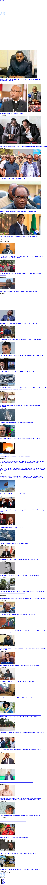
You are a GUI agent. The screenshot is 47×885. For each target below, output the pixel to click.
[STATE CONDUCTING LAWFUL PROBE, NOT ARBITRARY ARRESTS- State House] (7, 763)
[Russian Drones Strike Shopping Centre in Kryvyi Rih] (7, 491)
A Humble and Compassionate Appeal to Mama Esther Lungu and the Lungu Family (20, 665)
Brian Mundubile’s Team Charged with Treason (11, 113)
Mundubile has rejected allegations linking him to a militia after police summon (18, 211)
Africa (3, 882)
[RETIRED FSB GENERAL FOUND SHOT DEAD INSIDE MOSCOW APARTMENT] (7, 573)
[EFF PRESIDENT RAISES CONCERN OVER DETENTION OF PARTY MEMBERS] (7, 867)
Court (3, 881)
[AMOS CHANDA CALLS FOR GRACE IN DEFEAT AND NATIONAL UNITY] (7, 288)
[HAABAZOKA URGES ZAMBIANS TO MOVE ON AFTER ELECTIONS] (7, 851)
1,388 (3, 872)
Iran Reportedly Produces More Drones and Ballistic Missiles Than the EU (17, 371)
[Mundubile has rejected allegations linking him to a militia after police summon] (20, 209)
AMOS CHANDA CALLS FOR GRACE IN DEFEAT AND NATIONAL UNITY (19, 291)
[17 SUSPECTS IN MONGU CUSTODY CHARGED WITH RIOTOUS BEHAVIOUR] (7, 747)
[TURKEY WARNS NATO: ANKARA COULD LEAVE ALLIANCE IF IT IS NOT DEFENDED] (7, 337)
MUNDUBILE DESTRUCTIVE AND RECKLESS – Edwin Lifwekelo (16, 782)
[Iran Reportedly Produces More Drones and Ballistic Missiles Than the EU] (7, 369)
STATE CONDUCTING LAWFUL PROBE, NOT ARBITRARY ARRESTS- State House (21, 766)
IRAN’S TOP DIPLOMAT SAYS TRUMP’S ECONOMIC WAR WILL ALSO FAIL (20, 559)
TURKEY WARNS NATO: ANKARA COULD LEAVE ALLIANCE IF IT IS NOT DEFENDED (22, 339)
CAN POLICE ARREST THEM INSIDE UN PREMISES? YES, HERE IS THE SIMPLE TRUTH (23, 146)
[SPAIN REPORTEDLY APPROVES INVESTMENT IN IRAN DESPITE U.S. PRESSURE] (7, 353)
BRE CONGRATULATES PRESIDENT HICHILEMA (13, 821)
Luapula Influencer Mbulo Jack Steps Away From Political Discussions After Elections (20, 815)
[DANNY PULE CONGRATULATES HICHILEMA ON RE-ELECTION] (7, 679)
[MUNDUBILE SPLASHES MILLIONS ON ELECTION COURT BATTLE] (7, 612)
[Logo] (2, 14)
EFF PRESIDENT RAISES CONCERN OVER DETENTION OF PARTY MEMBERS (20, 869)
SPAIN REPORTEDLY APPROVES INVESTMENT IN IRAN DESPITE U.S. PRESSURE (21, 355)
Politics (3, 880)
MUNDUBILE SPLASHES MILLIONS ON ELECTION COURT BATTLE (18, 614)
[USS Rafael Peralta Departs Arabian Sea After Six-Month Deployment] (7, 420)
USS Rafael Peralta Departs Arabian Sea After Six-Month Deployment (16, 422)
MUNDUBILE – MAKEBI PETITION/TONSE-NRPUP (13, 178)
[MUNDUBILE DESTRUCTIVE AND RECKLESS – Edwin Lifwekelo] (7, 779)
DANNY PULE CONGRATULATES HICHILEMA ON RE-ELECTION (17, 681)
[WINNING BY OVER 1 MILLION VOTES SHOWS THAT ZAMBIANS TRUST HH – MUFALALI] (7, 271)
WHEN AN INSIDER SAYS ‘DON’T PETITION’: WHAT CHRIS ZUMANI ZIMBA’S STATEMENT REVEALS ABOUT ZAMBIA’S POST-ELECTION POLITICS (20, 715)
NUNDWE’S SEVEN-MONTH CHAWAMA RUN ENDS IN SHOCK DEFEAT (18, 323)
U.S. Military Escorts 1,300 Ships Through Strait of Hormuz (14, 543)
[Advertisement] (23, 25)
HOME (3, 879)
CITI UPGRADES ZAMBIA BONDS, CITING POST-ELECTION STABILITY (19, 236)
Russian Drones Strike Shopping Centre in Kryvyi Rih (13, 493)
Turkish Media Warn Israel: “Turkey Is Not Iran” (11, 527)
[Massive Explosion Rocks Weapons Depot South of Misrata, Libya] (7, 453)
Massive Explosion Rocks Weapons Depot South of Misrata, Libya (15, 456)
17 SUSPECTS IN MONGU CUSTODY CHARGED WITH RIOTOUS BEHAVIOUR (20, 749)
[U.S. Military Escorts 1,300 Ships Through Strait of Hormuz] (7, 541)
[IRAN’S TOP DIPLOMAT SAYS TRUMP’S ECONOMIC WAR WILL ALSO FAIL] (7, 557)
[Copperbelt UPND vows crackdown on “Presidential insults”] (7, 834)
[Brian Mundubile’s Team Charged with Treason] (20, 111)
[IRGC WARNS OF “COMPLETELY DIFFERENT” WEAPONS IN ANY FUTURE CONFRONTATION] (7, 436)
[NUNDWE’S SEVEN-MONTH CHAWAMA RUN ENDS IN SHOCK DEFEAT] (7, 321)
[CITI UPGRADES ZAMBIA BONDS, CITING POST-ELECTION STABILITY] (20, 234)
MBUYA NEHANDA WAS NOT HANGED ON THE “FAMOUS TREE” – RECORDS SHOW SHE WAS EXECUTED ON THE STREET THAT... (22, 592)
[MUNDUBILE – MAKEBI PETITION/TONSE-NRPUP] (20, 176)
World (3, 883)
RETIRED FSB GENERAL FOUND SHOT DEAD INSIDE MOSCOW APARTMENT (20, 575)
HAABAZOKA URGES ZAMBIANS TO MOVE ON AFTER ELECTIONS (18, 853)
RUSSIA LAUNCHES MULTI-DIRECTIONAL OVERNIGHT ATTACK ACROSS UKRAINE (22, 598)
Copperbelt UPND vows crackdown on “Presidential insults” (14, 837)
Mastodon (2, 0)
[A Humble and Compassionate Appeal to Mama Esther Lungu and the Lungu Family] (7, 663)
